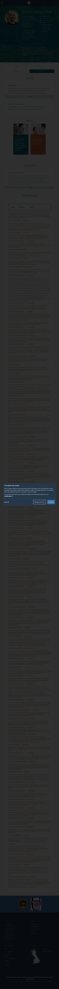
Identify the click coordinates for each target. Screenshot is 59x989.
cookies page (7, 496)
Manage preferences (39, 502)
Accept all (51, 502)
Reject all (6, 502)
